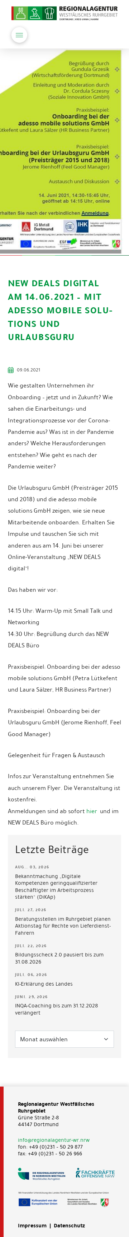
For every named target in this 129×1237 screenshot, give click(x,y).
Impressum (32, 1225)
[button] (19, 35)
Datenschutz (69, 1225)
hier (92, 811)
